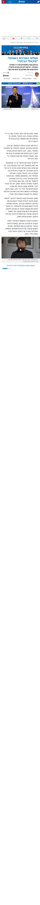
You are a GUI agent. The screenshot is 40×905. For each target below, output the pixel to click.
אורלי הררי (29, 73)
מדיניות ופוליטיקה (27, 42)
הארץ (33, 78)
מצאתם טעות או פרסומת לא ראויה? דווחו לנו (19, 265)
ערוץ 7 (34, 42)
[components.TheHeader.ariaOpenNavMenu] (33, 2)
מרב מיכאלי (14, 78)
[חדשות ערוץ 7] (20, 2)
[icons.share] (3, 1)
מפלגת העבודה (25, 78)
